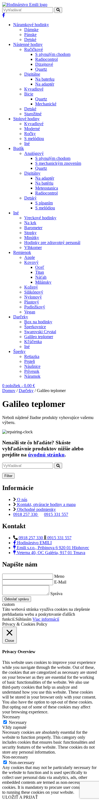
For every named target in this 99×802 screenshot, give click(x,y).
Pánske (30, 34)
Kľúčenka (33, 341)
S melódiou (34, 138)
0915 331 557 (56, 514)
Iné (27, 143)
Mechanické (45, 104)
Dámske (31, 29)
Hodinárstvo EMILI (34, 542)
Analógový (34, 153)
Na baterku (44, 79)
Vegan (29, 312)
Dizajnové (44, 64)
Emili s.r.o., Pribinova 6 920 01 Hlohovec (52, 547)
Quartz (41, 69)
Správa (56, 593)
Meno (59, 576)
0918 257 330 (25, 514)
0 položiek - (18, 385)
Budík (18, 148)
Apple (29, 257)
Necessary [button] (11, 717)
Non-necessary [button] (15, 757)
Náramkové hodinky (31, 24)
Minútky (31, 237)
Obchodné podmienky (36, 509)
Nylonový (33, 297)
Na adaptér (44, 84)
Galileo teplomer (38, 336)
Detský (30, 198)
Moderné (32, 128)
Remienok (22, 252)
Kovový (31, 262)
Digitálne (32, 74)
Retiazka (31, 356)
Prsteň (29, 361)
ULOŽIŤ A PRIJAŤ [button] (20, 797)
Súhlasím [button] (23, 619)
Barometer (33, 227)
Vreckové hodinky (40, 217)
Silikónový (33, 292)
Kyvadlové (33, 89)
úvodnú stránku (46, 455)
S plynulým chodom (52, 54)
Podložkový (34, 307)
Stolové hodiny (26, 118)
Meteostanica (46, 188)
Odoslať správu (16, 599)
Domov (8, 390)
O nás (21, 499)
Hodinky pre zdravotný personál (52, 242)
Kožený (31, 287)
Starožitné (33, 113)
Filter (8, 476)
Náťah (40, 277)
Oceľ (39, 267)
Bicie (28, 94)
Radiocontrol (46, 59)
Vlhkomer (33, 247)
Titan (39, 272)
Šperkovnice (35, 326)
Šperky (19, 351)
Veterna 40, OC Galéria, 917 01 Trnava (50, 552)
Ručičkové (33, 49)
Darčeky (20, 316)
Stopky (30, 232)
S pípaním (44, 203)
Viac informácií (45, 619)
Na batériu (44, 183)
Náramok (32, 376)
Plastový (31, 302)
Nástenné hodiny (28, 44)
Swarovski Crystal (40, 331)
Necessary (18, 722)
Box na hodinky (38, 321)
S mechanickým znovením (58, 163)
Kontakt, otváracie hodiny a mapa (46, 504)
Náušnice (32, 366)
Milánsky (43, 282)
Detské (30, 39)
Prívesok (31, 371)
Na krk (30, 222)
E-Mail (60, 582)
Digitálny (32, 173)
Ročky (30, 133)
